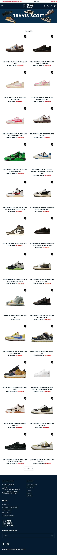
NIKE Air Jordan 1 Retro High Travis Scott (15, 243)
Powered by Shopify (20, 549)
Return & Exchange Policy (10, 507)
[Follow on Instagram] (8, 544)
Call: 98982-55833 (9, 484)
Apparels (29, 496)
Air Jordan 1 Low (32, 484)
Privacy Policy (6, 513)
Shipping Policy (6, 510)
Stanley (29, 490)
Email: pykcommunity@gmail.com (12, 488)
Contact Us (5, 504)
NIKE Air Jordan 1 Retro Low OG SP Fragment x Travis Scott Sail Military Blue (42, 171)
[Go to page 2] (32, 468)
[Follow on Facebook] (3, 544)
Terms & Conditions (8, 515)
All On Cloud (31, 487)
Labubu (29, 493)
